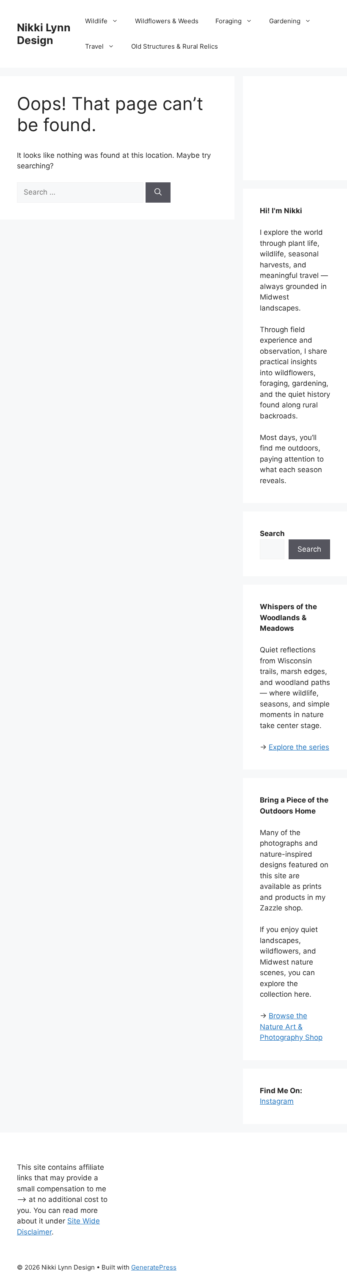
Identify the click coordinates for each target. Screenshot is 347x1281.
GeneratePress (153, 1267)
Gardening (284, 21)
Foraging (228, 21)
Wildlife (96, 21)
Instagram (277, 1101)
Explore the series (299, 747)
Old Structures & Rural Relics (174, 46)
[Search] (158, 192)
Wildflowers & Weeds (166, 21)
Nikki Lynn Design (44, 34)
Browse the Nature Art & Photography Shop (291, 1027)
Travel (94, 46)
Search (309, 549)
